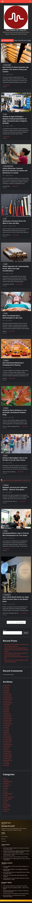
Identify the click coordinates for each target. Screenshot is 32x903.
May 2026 (6, 690)
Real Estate (7, 804)
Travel (5, 811)
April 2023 (6, 749)
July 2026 (6, 687)
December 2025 (8, 697)
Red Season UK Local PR (16, 30)
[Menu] (2, 1)
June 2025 (6, 708)
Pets (5, 218)
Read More (6, 85)
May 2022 (6, 765)
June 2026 (6, 689)
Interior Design (7, 65)
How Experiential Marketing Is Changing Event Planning (15, 885)
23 (17, 622)
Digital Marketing (8, 781)
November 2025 (8, 699)
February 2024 (7, 736)
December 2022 (8, 755)
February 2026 (7, 694)
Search (4, 630)
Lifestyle (6, 408)
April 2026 (6, 692)
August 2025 (7, 704)
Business (6, 360)
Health (5, 264)
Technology (7, 809)
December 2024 (8, 718)
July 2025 (6, 706)
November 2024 (8, 720)
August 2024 (7, 725)
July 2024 (6, 727)
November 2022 (8, 756)
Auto (5, 778)
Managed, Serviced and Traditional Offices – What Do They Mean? (16, 888)
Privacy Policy (4, 836)
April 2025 (6, 711)
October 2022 (7, 758)
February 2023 (7, 751)
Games (6, 792)
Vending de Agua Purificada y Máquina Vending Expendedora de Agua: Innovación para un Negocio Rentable (16, 649)
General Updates (8, 793)
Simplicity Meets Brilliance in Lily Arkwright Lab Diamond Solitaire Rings (14, 412)
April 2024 (6, 732)
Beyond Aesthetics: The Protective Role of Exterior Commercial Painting (14, 896)
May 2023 (6, 748)
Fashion (6, 786)
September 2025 (8, 703)
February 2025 (7, 715)
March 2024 (7, 734)
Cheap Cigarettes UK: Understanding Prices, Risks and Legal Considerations (16, 269)
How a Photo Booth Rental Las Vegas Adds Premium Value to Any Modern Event (16, 599)
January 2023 (7, 753)
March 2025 (7, 713)
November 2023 (8, 741)
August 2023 (7, 746)
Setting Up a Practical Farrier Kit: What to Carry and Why (15, 856)
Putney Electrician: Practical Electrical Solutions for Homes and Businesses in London (15, 171)
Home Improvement (8, 166)
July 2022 (6, 762)
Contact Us (3, 841)
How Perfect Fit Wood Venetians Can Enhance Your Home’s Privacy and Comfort (16, 69)
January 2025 (7, 716)
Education (6, 783)
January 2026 (7, 696)
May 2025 (6, 710)
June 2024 (6, 729)
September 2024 (8, 723)
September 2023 (8, 744)
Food (5, 114)
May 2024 (6, 730)
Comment (5, 86)
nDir (3, 74)
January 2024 (7, 737)
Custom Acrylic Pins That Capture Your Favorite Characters (16, 893)
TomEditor (5, 226)
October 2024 (7, 722)
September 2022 (8, 760)
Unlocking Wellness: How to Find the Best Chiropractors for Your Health (16, 867)
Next (21, 622)
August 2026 (7, 685)
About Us (3, 839)
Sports (5, 455)
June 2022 (6, 763)
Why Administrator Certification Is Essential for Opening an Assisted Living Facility (16, 891)
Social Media (7, 806)
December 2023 (8, 739)
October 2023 (7, 743)
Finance (6, 788)
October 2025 (7, 701)
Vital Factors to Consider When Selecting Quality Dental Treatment (15, 876)
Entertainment (7, 594)
